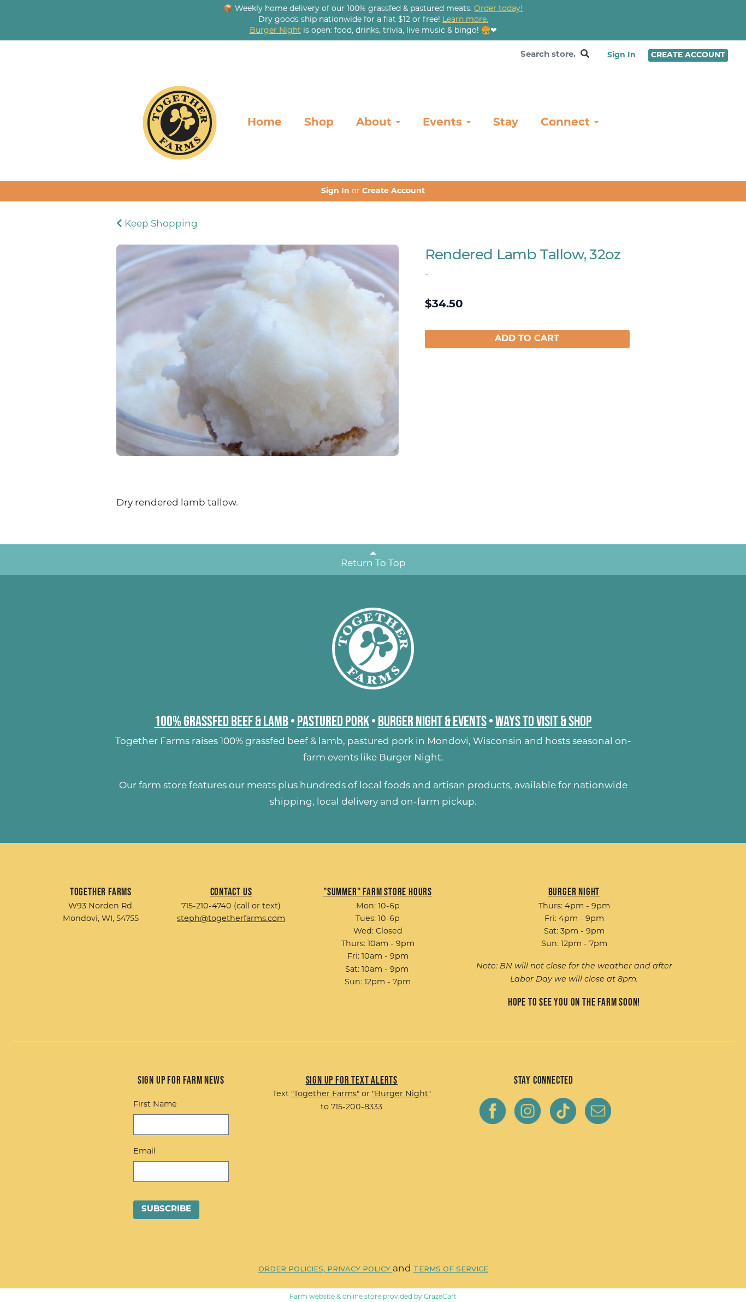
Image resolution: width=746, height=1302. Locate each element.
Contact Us (231, 891)
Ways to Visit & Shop (543, 720)
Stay (505, 122)
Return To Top (373, 563)
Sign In (621, 55)
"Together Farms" (325, 1094)
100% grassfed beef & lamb (281, 741)
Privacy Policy (360, 1268)
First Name (155, 1105)
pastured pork (380, 741)
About (375, 122)
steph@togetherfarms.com (231, 919)
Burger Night (410, 758)
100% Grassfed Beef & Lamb (221, 720)
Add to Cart (527, 339)
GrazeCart (440, 1297)
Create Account (688, 55)
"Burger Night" (401, 1094)
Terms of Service (450, 1268)
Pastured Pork (333, 720)
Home (264, 122)
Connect (567, 122)
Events (444, 122)
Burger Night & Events (432, 720)
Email (144, 1152)
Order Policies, (292, 1268)
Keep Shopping (160, 224)
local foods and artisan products (434, 785)
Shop (319, 122)
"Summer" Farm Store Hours (377, 891)
